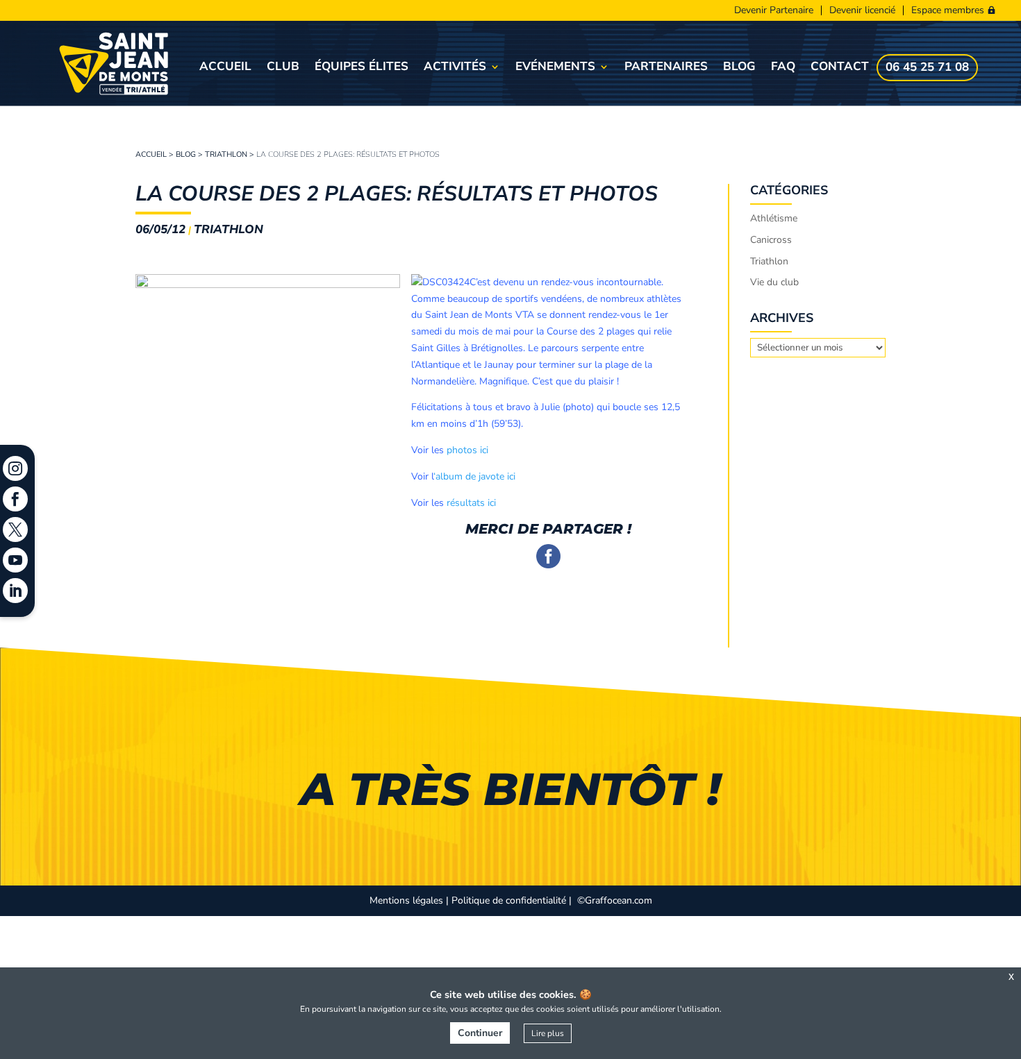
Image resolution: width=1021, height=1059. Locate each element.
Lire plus (547, 1033)
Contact (840, 68)
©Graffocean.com (614, 900)
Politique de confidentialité (508, 900)
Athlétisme (773, 218)
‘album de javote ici (474, 476)
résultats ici (471, 502)
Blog (739, 68)
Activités (455, 68)
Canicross (771, 239)
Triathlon (226, 154)
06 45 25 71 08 (927, 68)
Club (283, 68)
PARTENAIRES (666, 68)
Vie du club (774, 282)
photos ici (467, 450)
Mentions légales (406, 900)
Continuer (480, 1033)
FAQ (783, 68)
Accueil (225, 68)
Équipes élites (361, 68)
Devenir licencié (862, 10)
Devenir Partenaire (773, 10)
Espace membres (947, 10)
